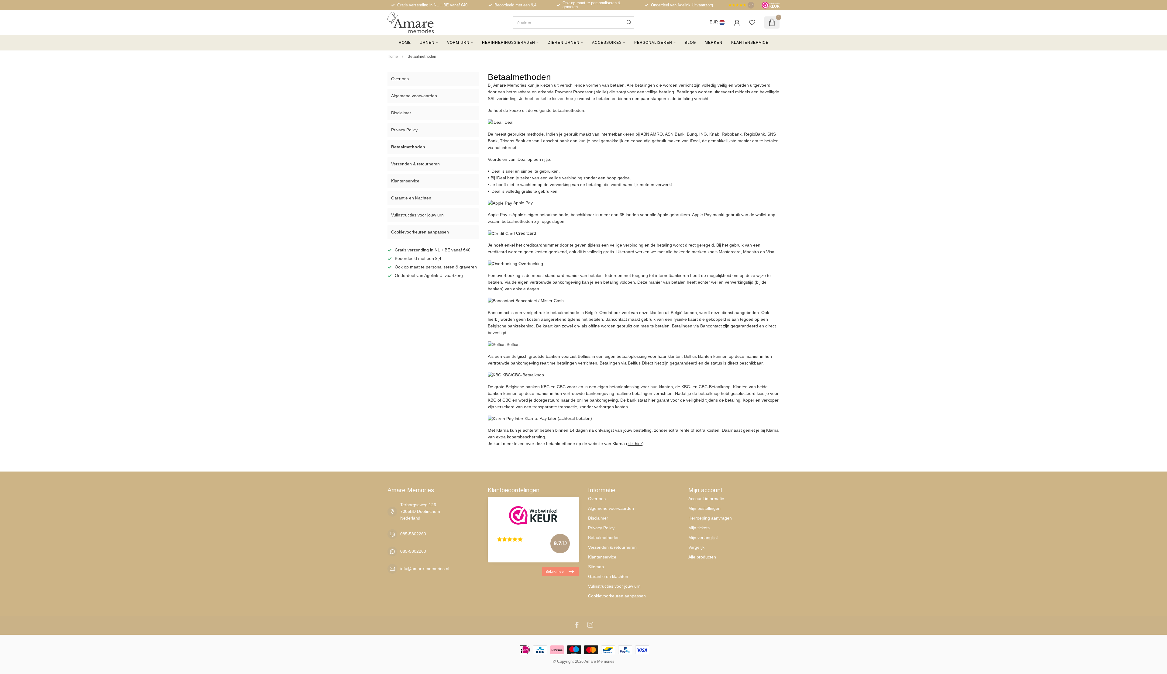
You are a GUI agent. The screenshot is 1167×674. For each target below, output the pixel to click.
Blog (690, 42)
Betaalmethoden (422, 56)
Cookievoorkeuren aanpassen (420, 232)
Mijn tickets (699, 527)
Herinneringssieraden (508, 42)
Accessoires (607, 42)
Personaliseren (653, 42)
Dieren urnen (564, 42)
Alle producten (702, 557)
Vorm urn (458, 42)
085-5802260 (413, 533)
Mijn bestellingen (704, 508)
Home (405, 42)
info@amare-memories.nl (424, 568)
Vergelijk (696, 547)
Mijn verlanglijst (703, 537)
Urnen (427, 42)
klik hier (635, 443)
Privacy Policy (404, 129)
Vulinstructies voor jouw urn (417, 215)
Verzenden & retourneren (415, 163)
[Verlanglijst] (752, 22)
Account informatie (706, 498)
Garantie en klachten (411, 197)
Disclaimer (401, 112)
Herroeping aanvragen (710, 518)
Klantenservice (750, 42)
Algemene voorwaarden (414, 95)
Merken (713, 42)
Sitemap (596, 566)
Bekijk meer (555, 571)
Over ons (400, 78)
